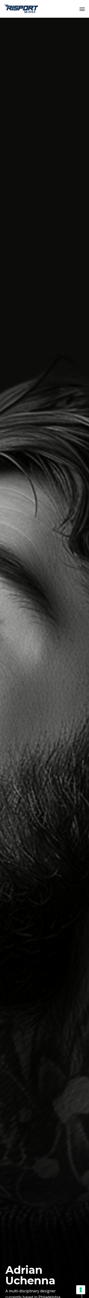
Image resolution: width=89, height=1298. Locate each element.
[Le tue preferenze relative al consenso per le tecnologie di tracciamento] (80, 1289)
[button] (82, 9)
